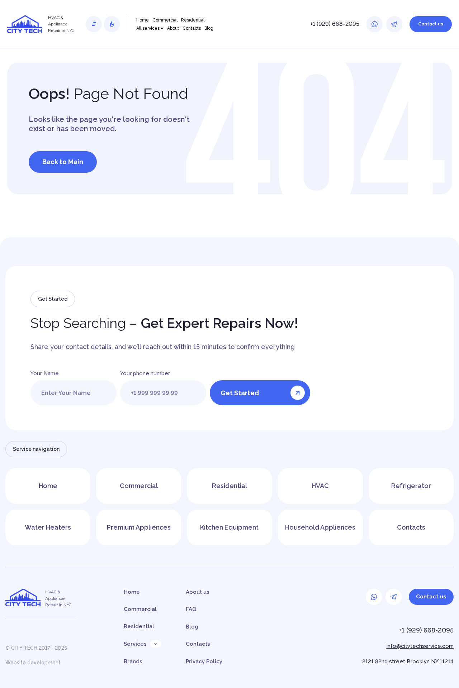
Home (142, 20)
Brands (133, 661)
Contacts (192, 28)
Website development (33, 662)
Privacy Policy (204, 661)
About (173, 28)
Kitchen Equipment (229, 527)
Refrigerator (411, 485)
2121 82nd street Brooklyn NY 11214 (408, 661)
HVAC (320, 485)
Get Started (240, 393)
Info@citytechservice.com (420, 646)
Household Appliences (320, 527)
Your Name (44, 373)
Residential (192, 20)
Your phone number (145, 373)
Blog (208, 28)
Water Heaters (48, 527)
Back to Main (62, 162)
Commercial (165, 20)
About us (197, 592)
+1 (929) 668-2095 (334, 23)
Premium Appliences (139, 527)
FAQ (191, 609)
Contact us (430, 24)
